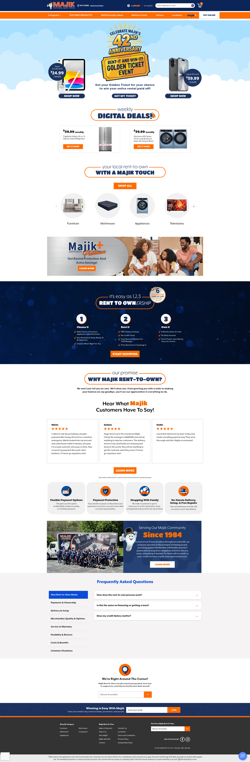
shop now (72, 96)
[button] (194, 206)
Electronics (83, 728)
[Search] (192, 5)
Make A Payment (105, 728)
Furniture (63, 728)
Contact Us (122, 728)
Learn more (162, 564)
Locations (177, 15)
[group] (73, 209)
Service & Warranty (61, 626)
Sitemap (177, 748)
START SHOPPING (125, 354)
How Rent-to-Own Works (64, 594)
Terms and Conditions (126, 735)
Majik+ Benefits (104, 739)
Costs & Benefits (59, 642)
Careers (160, 15)
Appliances (64, 735)
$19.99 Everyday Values (112, 15)
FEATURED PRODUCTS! (81, 15)
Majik (191, 15)
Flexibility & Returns (61, 635)
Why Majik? (103, 735)
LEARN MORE (86, 268)
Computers (83, 732)
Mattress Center (139, 15)
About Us (102, 732)
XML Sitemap (185, 748)
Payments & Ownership (63, 602)
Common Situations (62, 651)
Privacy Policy (123, 739)
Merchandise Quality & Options (68, 618)
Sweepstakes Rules (125, 743)
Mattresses (64, 732)
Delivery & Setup (60, 610)
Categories (53, 15)
